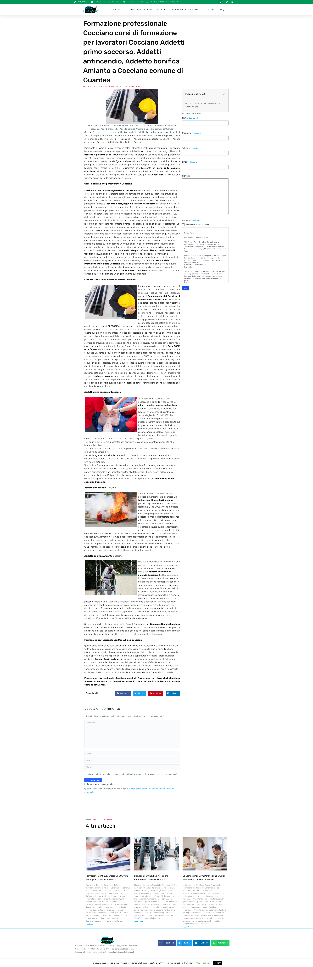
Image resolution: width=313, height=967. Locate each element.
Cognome (191, 133)
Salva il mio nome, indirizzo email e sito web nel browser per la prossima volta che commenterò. (133, 774)
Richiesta (186, 176)
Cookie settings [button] (203, 963)
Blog (222, 9)
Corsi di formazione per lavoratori (145, 9)
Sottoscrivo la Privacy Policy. (197, 225)
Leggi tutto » (90, 924)
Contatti (210, 9)
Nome (190, 118)
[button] (220, 2)
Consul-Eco (117, 9)
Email (189, 162)
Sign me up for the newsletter (100, 784)
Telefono (191, 148)
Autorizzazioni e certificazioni (185, 9)
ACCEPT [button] (217, 963)
